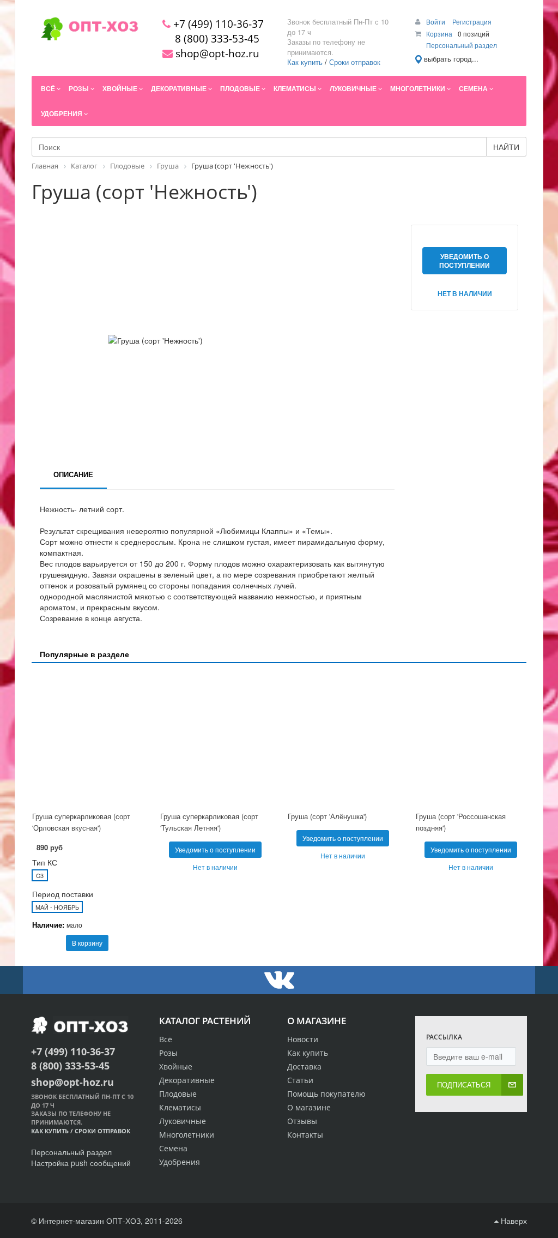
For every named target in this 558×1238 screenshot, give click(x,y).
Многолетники (186, 1134)
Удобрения (179, 1162)
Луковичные (182, 1121)
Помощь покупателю (326, 1094)
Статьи (300, 1080)
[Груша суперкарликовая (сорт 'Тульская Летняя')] (215, 739)
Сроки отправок (354, 62)
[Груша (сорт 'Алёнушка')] (343, 739)
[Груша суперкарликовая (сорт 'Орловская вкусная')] (87, 739)
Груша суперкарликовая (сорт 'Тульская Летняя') (209, 822)
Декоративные (187, 1080)
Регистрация (472, 21)
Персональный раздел (461, 45)
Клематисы (180, 1107)
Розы (168, 1053)
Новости (302, 1039)
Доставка (304, 1066)
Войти (436, 21)
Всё (165, 1039)
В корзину (87, 942)
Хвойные (175, 1066)
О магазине (309, 1107)
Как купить (305, 62)
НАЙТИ (506, 146)
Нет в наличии (465, 293)
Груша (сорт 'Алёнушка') (327, 816)
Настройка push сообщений (81, 1162)
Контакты (305, 1134)
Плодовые (178, 1094)
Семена (173, 1148)
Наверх (513, 1220)
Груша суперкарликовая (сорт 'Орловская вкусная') (81, 822)
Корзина (439, 33)
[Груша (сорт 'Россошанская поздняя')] (471, 739)
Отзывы (302, 1121)
